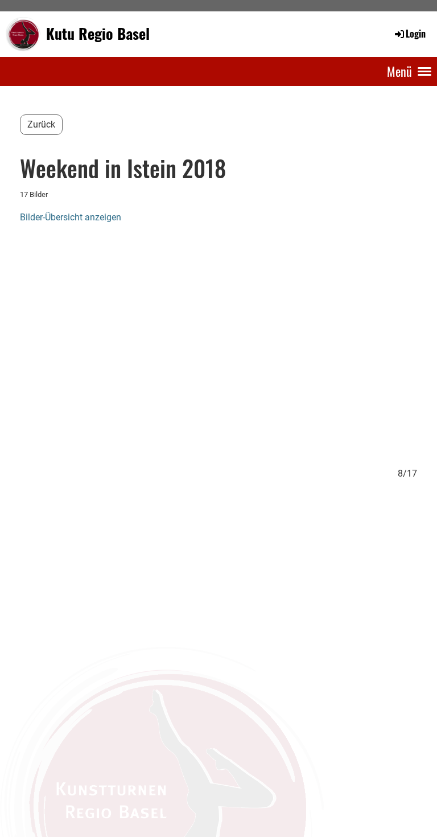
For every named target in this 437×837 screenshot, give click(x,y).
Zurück (41, 124)
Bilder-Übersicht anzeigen (70, 217)
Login (416, 33)
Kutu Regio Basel (98, 33)
